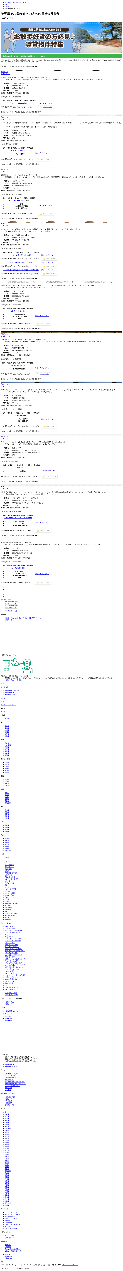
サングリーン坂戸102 (18, 311)
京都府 (7, 797)
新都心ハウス (21, 467)
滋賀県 (7, 799)
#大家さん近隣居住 (11, 945)
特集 (6, 4)
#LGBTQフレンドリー (12, 989)
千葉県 (7, 747)
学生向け (8, 891)
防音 (6, 911)
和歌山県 (8, 803)
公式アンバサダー (11, 1228)
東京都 (7, 743)
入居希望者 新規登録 (12, 690)
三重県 (7, 785)
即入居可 (8, 905)
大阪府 (7, 793)
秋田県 (7, 730)
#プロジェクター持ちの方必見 (15, 975)
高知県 (7, 829)
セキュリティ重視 (11, 913)
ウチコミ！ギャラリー (12, 1224)
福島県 (7, 736)
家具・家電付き (10, 915)
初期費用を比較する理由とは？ (15, 1084)
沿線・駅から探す (11, 993)
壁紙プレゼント (10, 877)
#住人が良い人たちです (13, 969)
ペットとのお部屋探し (12, 1086)
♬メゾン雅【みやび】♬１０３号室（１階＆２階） (21, 270)
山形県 (7, 734)
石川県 (7, 766)
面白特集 (8, 1226)
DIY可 (7, 917)
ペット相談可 (9, 865)
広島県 (7, 812)
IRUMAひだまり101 (18, 365)
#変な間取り (9, 937)
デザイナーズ (9, 883)
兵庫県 (7, 795)
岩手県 (7, 728)
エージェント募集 (11, 1218)
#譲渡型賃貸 (9, 983)
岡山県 (7, 810)
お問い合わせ (9, 1238)
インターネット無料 (11, 879)
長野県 (7, 764)
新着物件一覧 (9, 1105)
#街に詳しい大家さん (12, 947)
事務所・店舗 (9, 895)
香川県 (7, 827)
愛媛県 (7, 825)
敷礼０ (7, 871)
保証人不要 (8, 875)
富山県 (7, 770)
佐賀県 (7, 840)
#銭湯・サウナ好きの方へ (13, 949)
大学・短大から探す (11, 995)
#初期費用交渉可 (10, 928)
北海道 (7, 719)
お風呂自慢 (8, 907)
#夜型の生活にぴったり (13, 977)
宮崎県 (7, 848)
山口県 (7, 818)
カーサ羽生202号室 (18, 568)
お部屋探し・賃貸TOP (12, 1073)
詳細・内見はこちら (45, 103)
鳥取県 (7, 816)
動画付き (8, 901)
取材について (9, 1080)
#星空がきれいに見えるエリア (15, 959)
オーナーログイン (11, 694)
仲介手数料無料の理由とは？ (15, 1082)
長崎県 (7, 842)
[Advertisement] (61, 637)
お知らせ (8, 1220)
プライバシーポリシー (12, 1249)
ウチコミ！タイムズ (11, 1212)
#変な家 (7, 935)
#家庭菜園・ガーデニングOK (15, 951)
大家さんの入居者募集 (12, 1214)
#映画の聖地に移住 (11, 979)
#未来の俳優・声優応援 (13, 941)
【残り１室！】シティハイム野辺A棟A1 (18, 518)
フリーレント (9, 867)
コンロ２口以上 (10, 893)
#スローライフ (10, 943)
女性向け (8, 881)
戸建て (7, 897)
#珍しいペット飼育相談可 (13, 930)
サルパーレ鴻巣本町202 (19, 103)
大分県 (7, 846)
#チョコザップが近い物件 (13, 963)
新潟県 (7, 768)
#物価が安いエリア (11, 961)
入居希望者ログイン (11, 692)
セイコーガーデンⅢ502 (17, 200)
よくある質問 (9, 1236)
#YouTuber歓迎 (10, 971)
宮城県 (7, 732)
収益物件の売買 (10, 1216)
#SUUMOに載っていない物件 (15, 967)
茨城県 (7, 751)
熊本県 (7, 844)
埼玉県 (7, 6)
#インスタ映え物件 (11, 953)
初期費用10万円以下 (11, 903)
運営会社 (8, 1245)
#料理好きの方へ (10, 957)
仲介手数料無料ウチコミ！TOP (15, 2)
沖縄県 (7, 858)
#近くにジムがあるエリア (13, 955)
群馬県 (7, 755)
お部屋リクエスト (11, 1002)
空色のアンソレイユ (18, 150)
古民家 (7, 899)
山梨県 (7, 762)
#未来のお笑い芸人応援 (13, 939)
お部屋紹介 (8, 1103)
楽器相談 (8, 909)
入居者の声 (8, 1088)
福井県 (7, 772)
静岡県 (7, 781)
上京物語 (8, 1090)
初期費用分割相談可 (11, 873)
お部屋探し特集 (10, 1097)
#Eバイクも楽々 (10, 973)
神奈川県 (8, 745)
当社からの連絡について (13, 1251)
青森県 (7, 726)
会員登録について (11, 1078)
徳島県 (7, 831)
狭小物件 (8, 919)
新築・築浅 (8, 869)
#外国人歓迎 (9, 926)
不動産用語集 (9, 1222)
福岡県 (7, 838)
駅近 (6, 885)
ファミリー (8, 887)
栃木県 (7, 753)
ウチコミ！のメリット (8, 705)
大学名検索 (8, 1101)
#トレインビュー (10, 985)
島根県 (7, 814)
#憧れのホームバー (11, 981)
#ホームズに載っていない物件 (15, 965)
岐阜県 (7, 783)
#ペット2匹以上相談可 (12, 932)
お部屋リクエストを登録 (13, 680)
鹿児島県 (8, 850)
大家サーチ (8, 1004)
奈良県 (7, 801)
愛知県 (7, 779)
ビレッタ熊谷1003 (21, 415)
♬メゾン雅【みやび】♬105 (21, 255)
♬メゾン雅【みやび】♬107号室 (21, 262)
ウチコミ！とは (10, 1076)
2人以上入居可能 (10, 889)
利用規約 (8, 1247)
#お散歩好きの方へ (11, 987)
